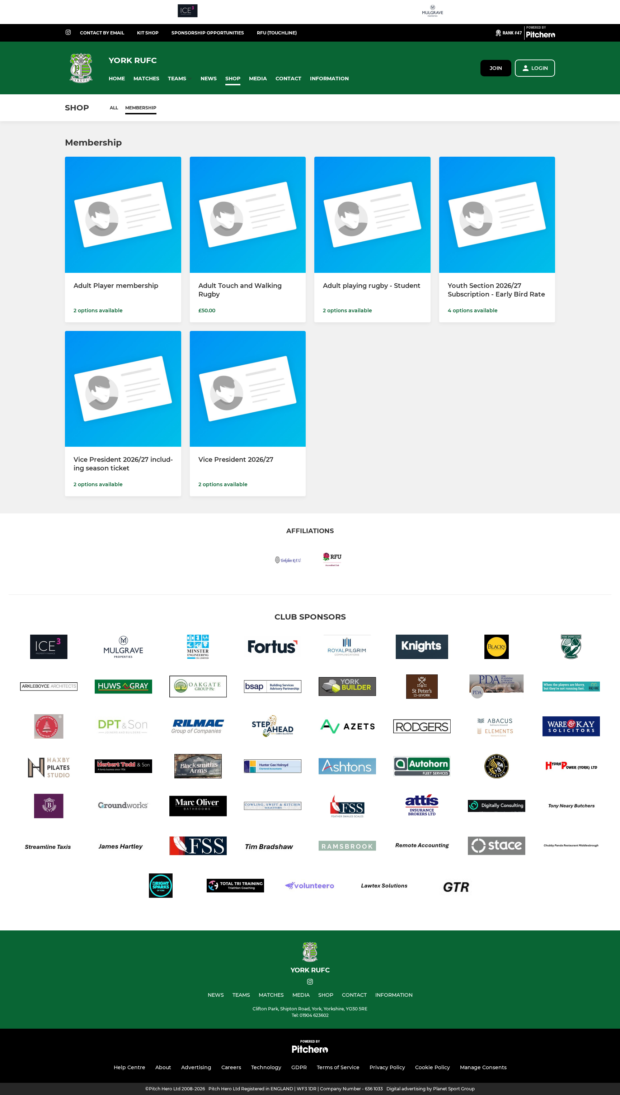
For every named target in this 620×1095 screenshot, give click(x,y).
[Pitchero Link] (540, 36)
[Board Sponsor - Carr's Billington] (272, 727)
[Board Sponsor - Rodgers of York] (422, 727)
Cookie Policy (432, 1067)
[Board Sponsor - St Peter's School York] (422, 687)
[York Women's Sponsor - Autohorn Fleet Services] (422, 767)
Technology (266, 1067)
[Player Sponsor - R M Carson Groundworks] (123, 807)
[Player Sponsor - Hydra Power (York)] (571, 767)
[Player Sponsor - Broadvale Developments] (49, 807)
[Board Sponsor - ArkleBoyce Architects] (49, 687)
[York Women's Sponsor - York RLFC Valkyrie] (496, 767)
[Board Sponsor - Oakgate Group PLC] (198, 687)
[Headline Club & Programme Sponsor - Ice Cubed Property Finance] (188, 12)
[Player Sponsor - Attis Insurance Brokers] (422, 807)
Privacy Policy (387, 1067)
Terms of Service (338, 1067)
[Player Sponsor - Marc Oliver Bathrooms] (198, 807)
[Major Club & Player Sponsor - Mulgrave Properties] (433, 12)
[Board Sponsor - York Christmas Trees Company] (49, 727)
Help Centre (129, 1067)
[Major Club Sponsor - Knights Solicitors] (422, 648)
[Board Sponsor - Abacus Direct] (496, 727)
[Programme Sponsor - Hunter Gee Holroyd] (272, 767)
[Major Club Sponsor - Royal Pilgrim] (347, 648)
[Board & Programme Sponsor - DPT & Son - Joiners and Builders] (123, 727)
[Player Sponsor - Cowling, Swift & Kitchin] (272, 807)
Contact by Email (102, 32)
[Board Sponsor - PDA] (496, 687)
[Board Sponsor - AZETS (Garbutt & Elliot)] (347, 727)
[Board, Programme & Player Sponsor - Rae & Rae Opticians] (571, 687)
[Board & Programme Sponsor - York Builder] (347, 687)
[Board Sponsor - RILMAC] (198, 727)
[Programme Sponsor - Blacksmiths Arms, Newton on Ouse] (198, 767)
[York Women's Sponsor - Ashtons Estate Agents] (347, 767)
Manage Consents (483, 1067)
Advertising (196, 1067)
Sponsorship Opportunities (208, 32)
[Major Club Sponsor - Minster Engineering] (198, 648)
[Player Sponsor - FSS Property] (347, 807)
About (163, 1067)
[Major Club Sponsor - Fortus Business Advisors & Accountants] (272, 648)
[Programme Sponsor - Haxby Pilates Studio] (49, 767)
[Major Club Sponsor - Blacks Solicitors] (496, 648)
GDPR (299, 1067)
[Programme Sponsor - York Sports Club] (571, 648)
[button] (116, 79)
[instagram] (68, 32)
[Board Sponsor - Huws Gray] (123, 687)
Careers (231, 1067)
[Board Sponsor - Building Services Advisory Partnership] (272, 687)
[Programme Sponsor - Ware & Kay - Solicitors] (571, 727)
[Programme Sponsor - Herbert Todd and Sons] (123, 767)
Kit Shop (148, 32)
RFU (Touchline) (277, 32)
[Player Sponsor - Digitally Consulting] (496, 807)
